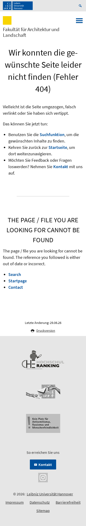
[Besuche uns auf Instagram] (43, 477)
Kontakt (60, 166)
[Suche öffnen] (81, 5)
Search (14, 274)
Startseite (57, 147)
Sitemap (43, 510)
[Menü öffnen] (79, 22)
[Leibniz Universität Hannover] (18, 5)
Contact (15, 287)
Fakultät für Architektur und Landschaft (31, 32)
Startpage (17, 281)
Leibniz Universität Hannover (50, 494)
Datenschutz (40, 502)
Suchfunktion (52, 134)
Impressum (14, 502)
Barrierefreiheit (68, 502)
